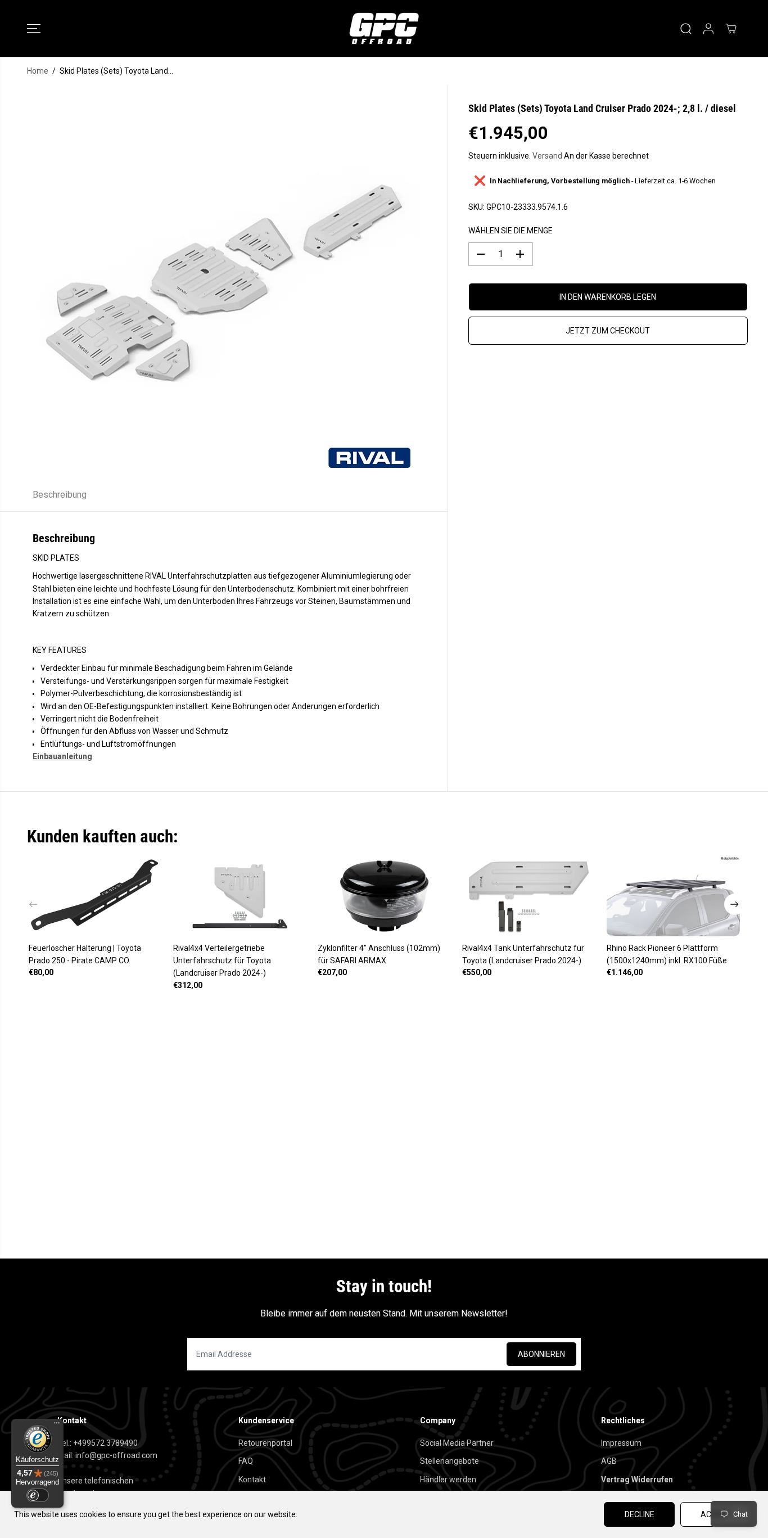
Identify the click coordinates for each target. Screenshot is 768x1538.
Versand (547, 155)
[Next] (735, 904)
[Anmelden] (708, 29)
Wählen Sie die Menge (510, 231)
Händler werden (448, 1479)
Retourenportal (265, 1442)
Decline (639, 1514)
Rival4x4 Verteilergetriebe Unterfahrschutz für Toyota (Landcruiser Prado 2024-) (222, 961)
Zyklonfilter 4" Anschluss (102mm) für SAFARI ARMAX (379, 954)
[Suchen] (686, 29)
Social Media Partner (457, 1442)
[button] (33, 29)
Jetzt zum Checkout (608, 330)
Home (37, 70)
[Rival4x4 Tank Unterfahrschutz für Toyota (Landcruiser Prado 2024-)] (528, 896)
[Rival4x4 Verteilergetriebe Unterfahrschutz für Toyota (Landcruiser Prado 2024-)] (239, 896)
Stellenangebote (449, 1460)
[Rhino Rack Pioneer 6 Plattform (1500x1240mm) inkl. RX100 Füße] (673, 896)
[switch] (37, 1495)
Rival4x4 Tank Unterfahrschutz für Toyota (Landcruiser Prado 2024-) (523, 954)
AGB (609, 1460)
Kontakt (252, 1479)
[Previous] (33, 904)
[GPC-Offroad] (384, 28)
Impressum (621, 1442)
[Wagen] (731, 29)
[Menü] (57, 1425)
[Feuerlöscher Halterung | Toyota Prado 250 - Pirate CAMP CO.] (95, 896)
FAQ (245, 1460)
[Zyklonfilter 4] (384, 896)
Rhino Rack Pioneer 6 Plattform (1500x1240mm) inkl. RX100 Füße (667, 954)
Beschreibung (60, 494)
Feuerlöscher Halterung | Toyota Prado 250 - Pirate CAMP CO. (85, 954)
